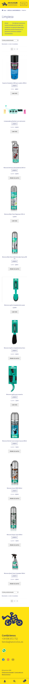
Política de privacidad (8, 672)
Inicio (5, 10)
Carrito (22, 680)
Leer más (14, 93)
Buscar (14, 681)
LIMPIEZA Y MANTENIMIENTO (13, 10)
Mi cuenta (5, 681)
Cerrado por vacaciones (18, 23)
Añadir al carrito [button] (14, 178)
